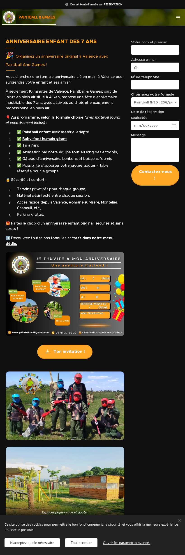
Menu (178, 17)
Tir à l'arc (30, 145)
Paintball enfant (36, 132)
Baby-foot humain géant (44, 138)
